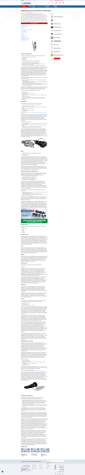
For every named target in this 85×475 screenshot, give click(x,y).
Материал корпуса (23, 35)
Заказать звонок (51, 0)
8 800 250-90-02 (57, 0)
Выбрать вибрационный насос (34, 23)
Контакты (33, 0)
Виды (22, 28)
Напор (22, 33)
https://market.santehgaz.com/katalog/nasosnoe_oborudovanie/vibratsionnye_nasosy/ (34, 370)
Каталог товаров (24, 6)
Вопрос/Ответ (41, 467)
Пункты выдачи (34, 6)
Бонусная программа (55, 6)
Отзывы (35, 0)
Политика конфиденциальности (24, 468)
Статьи (40, 466)
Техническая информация (47, 6)
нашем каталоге (24, 300)
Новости (48, 467)
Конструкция (23, 27)
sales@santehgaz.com (61, 471)
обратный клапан (24, 109)
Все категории (57, 58)
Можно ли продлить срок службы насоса (26, 29)
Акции (47, 468)
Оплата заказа (41, 468)
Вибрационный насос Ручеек (25, 37)
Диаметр (22, 34)
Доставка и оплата (30, 0)
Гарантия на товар (34, 468)
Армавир (23, 0)
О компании (26, 0)
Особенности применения (24, 26)
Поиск (48, 3)
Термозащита (23, 36)
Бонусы (33, 469)
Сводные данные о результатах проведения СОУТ (26, 471)
